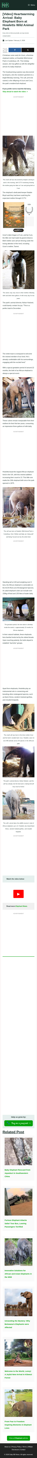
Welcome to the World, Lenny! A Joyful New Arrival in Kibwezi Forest (18, 1374)
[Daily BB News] (5, 5)
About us (7, 1447)
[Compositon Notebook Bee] (18, 232)
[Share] (15, 50)
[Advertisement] (18, 117)
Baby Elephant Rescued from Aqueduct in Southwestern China (17, 1173)
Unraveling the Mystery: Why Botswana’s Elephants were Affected (17, 1324)
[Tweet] (27, 50)
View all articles (18, 1438)
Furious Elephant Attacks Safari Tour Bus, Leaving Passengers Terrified (16, 1223)
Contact (22, 1449)
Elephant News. (21, 906)
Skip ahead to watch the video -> (15, 91)
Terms (25, 1447)
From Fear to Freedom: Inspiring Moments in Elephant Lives (18, 1425)
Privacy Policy (16, 1447)
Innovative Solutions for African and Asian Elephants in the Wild (18, 1274)
